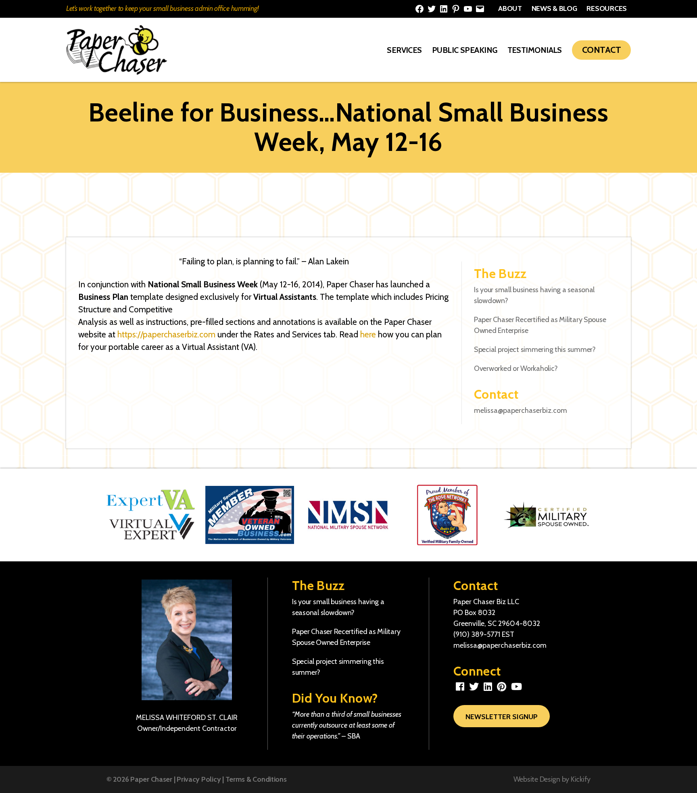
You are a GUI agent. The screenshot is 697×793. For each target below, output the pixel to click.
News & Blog (554, 8)
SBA (353, 736)
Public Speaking (464, 50)
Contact (601, 49)
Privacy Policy (199, 779)
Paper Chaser (151, 779)
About (510, 8)
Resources (606, 8)
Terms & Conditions (256, 779)
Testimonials (534, 50)
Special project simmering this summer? (535, 349)
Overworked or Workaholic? (515, 368)
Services (404, 50)
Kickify (581, 779)
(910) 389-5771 (476, 634)
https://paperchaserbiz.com (166, 334)
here (368, 334)
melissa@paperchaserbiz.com (520, 410)
